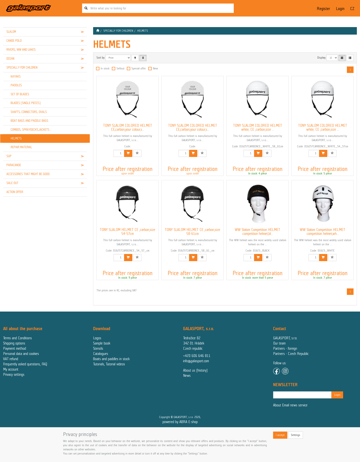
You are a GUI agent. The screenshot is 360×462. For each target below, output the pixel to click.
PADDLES (16, 85)
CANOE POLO (14, 40)
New (155, 68)
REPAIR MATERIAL (21, 147)
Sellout (120, 68)
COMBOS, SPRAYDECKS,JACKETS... (31, 129)
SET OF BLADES (20, 94)
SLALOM (11, 31)
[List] (350, 58)
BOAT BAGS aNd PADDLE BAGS (29, 120)
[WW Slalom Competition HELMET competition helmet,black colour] (257, 204)
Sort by (100, 57)
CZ (352, 8)
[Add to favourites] (137, 153)
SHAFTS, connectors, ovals (29, 112)
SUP (8, 156)
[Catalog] (342, 58)
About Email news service (290, 405)
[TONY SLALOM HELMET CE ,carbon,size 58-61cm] (192, 204)
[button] (80, 32)
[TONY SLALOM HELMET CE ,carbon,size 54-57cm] (127, 204)
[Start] (97, 30)
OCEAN (10, 58)
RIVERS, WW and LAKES (21, 49)
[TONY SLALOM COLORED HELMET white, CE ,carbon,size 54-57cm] (322, 100)
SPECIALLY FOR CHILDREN (22, 67)
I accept (280, 435)
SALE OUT (12, 183)
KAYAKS (16, 76)
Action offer (14, 192)
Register (323, 8)
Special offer (138, 68)
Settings (295, 435)
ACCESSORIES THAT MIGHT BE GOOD (28, 174)
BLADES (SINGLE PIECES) (26, 103)
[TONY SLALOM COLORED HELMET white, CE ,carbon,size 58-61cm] (257, 100)
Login (340, 8)
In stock (105, 68)
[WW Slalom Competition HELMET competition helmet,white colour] (322, 204)
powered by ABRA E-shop (180, 422)
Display (321, 57)
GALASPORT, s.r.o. (285, 338)
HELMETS (16, 138)
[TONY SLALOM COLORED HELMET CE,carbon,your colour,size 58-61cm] (192, 100)
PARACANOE (13, 165)
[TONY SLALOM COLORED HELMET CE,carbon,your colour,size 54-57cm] (127, 100)
